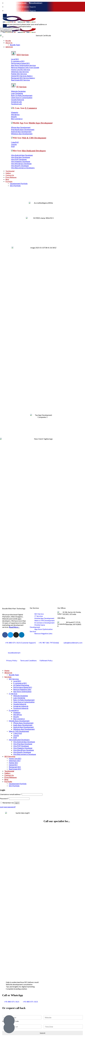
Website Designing (20, 696)
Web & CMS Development (19, 731)
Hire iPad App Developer (22, 744)
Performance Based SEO (22, 687)
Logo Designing (19, 698)
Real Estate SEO (15, 769)
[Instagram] (16, 635)
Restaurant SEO (15, 767)
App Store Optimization (22, 691)
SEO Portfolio (14, 786)
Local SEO (17, 681)
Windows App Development (24, 729)
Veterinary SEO (14, 760)
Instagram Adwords (20, 706)
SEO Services (14, 679)
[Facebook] (5, 635)
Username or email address (11, 794)
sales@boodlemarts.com (17, 3)
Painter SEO (13, 763)
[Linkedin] (21, 635)
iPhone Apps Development (23, 723)
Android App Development (23, 727)
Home (6, 670)
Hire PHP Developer (21, 746)
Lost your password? (8, 807)
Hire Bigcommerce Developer (24, 754)
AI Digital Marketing (21, 685)
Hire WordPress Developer (23, 750)
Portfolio (8, 781)
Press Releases (10, 777)
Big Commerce (19, 719)
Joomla (16, 735)
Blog (6, 779)
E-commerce (14, 710)
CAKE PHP (17, 733)
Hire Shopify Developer (22, 752)
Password (4, 798)
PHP (15, 737)
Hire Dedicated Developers (19, 740)
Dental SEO (13, 765)
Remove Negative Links (22, 689)
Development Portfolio (17, 784)
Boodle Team (14, 675)
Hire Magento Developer (22, 748)
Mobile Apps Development (19, 721)
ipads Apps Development (22, 725)
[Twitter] (10, 635)
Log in (17, 803)
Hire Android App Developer (24, 742)
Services (7, 677)
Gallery (7, 773)
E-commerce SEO (20, 683)
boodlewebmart (36, 3)
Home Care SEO (15, 758)
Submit (42, 1033)
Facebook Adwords (20, 708)
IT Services (13, 693)
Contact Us (9, 775)
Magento (16, 712)
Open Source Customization (24, 702)
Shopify (16, 717)
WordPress (17, 714)
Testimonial (9, 771)
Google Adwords (19, 704)
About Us (8, 673)
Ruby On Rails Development (24, 700)
